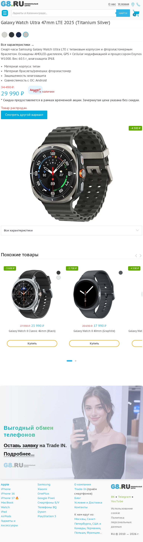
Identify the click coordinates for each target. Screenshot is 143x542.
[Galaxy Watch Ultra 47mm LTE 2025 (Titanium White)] (4, 35)
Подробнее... (19, 454)
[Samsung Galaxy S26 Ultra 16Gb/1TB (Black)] (11, 35)
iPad (4, 511)
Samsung (44, 484)
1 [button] (69, 361)
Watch (5, 507)
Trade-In (80, 489)
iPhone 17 (8, 498)
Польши (79, 532)
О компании (82, 484)
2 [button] (75, 361)
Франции (93, 532)
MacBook (7, 502)
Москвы (79, 519)
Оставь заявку (21, 445)
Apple (5, 484)
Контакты (81, 507)
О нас (112, 4)
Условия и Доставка (88, 502)
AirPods (6, 516)
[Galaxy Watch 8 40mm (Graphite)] (121, 273)
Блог (77, 498)
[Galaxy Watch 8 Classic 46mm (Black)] (58, 273)
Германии (93, 528)
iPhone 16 (8, 493)
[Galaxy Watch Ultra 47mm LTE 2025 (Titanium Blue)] (18, 35)
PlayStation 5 (47, 516)
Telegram (124, 496)
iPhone (6, 489)
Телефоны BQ (47, 507)
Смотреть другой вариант (24, 115)
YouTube (117, 501)
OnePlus (43, 493)
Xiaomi (42, 489)
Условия (123, 4)
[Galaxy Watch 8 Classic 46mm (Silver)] (58, 277)
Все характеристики (18, 230)
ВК (113, 496)
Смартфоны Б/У (48, 502)
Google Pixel (46, 498)
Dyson (42, 511)
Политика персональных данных (121, 522)
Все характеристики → (17, 45)
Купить (32, 343)
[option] (71, 174)
